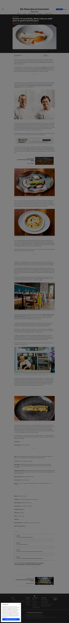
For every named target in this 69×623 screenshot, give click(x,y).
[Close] (20, 604)
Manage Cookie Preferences (10, 619)
